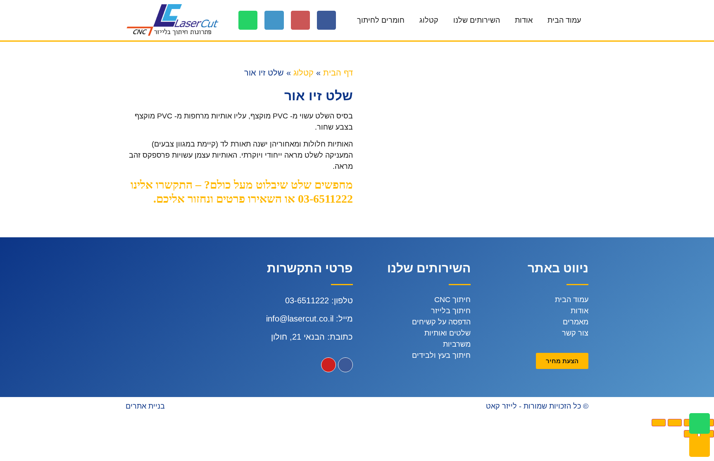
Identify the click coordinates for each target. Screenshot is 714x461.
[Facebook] (326, 20)
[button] (562, 361)
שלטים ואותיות (447, 333)
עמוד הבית (564, 20)
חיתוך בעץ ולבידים (441, 355)
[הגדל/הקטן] (659, 422)
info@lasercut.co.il (299, 318)
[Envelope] (699, 446)
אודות (524, 20)
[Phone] (273, 20)
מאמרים (575, 322)
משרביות (457, 344)
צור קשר (575, 333)
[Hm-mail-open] (300, 20)
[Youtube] (328, 364)
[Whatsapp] (247, 20)
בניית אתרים (145, 406)
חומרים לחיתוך (381, 20)
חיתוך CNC (452, 300)
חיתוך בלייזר (451, 311)
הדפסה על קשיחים (441, 322)
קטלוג (428, 20)
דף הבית (338, 72)
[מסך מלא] (675, 422)
